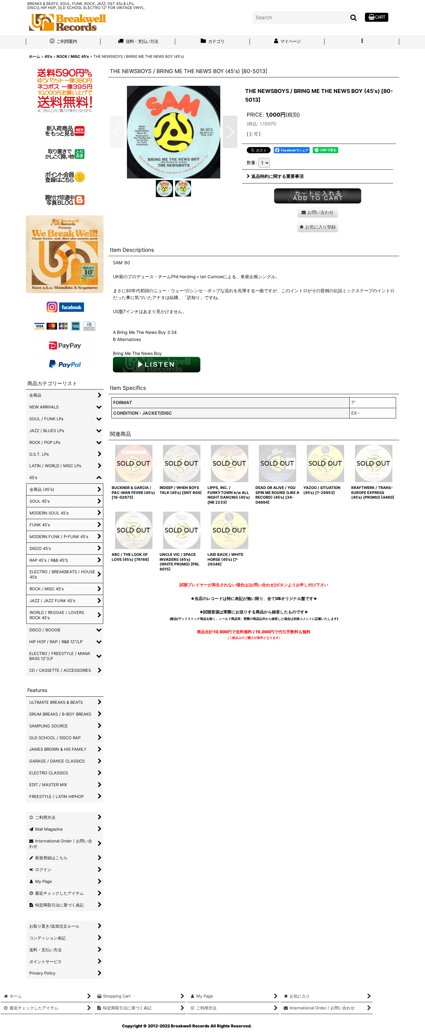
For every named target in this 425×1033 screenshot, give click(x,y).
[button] (362, 42)
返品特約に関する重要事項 (277, 176)
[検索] (353, 17)
